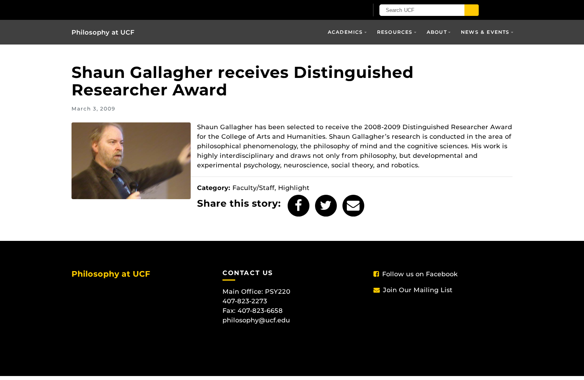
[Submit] (471, 10)
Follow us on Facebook (420, 274)
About (437, 32)
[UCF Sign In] (342, 10)
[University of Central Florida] (164, 10)
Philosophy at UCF (103, 32)
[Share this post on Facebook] (298, 205)
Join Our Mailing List (418, 290)
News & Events (485, 32)
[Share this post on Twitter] (325, 205)
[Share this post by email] (353, 205)
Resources (395, 32)
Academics (345, 32)
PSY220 (277, 291)
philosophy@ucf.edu (256, 320)
